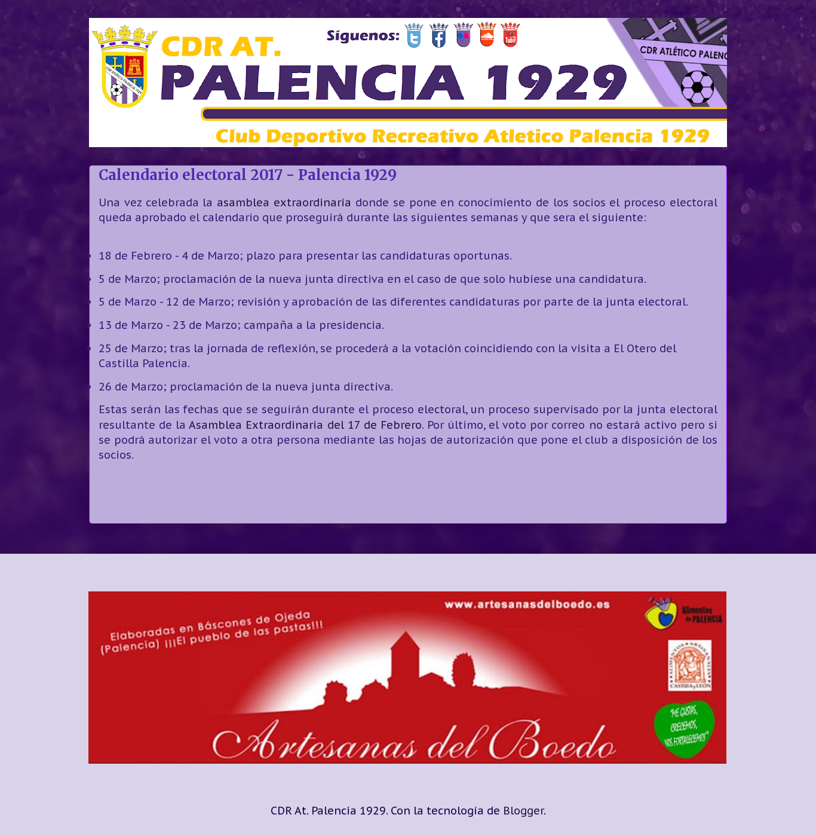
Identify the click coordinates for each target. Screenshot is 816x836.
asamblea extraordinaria (284, 202)
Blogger (523, 810)
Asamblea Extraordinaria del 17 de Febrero (305, 425)
